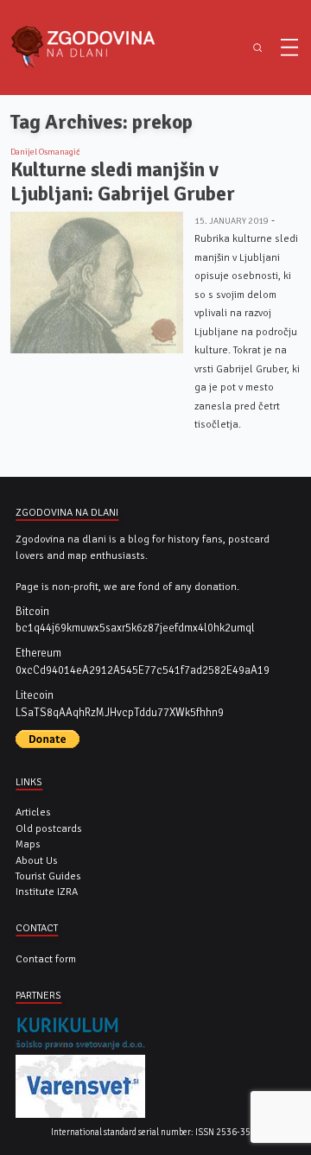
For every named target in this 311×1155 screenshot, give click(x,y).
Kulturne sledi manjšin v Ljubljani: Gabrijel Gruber (122, 181)
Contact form (46, 959)
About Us (37, 860)
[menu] (289, 47)
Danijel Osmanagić (45, 152)
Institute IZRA (47, 891)
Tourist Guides (48, 876)
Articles (33, 812)
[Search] (257, 48)
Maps (28, 844)
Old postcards (49, 828)
